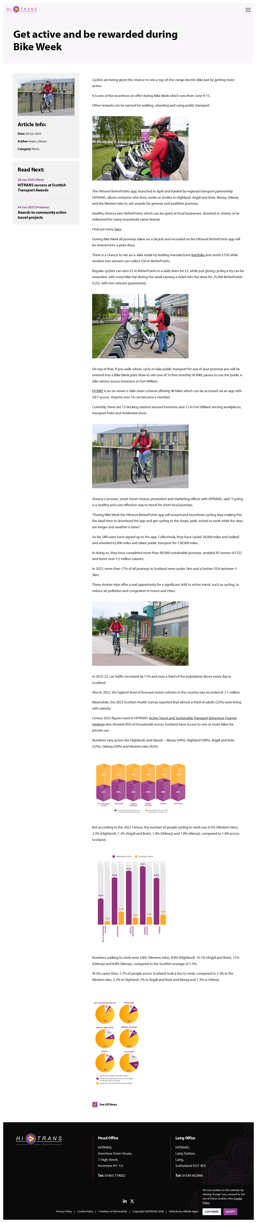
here (117, 229)
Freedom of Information (113, 1211)
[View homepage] (21, 9)
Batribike (198, 255)
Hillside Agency (192, 1211)
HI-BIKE (97, 391)
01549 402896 (192, 1175)
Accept (230, 1211)
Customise (211, 1211)
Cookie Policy (85, 1211)
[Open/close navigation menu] (248, 10)
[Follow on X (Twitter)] (132, 1202)
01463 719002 (115, 1175)
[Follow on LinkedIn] (125, 1202)
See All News (108, 1104)
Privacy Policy (64, 1211)
